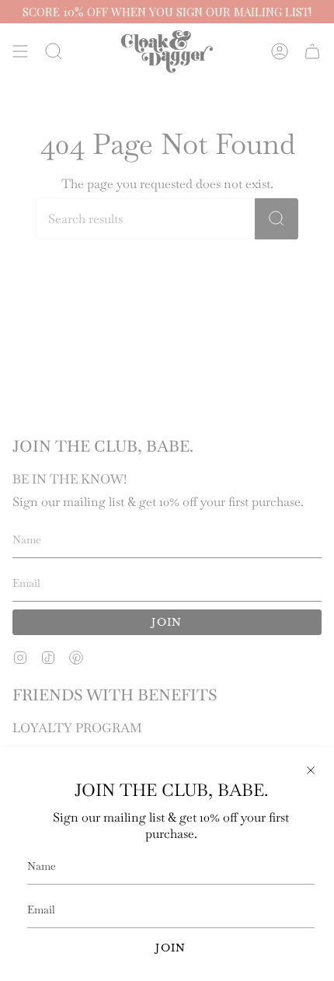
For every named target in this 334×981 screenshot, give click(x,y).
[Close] (310, 770)
